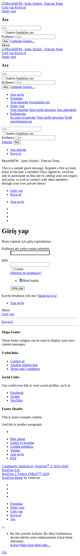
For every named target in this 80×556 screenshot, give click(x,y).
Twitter (15, 396)
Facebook (16, 392)
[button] (6, 45)
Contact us (17, 361)
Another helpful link (24, 365)
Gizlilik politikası (21, 446)
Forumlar (16, 98)
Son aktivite (18, 150)
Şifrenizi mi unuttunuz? (26, 273)
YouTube (16, 400)
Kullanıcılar (18, 114)
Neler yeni (17, 106)
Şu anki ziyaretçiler (23, 117)
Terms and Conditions (25, 369)
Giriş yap (8, 314)
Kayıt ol (15, 153)
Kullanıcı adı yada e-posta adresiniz (25, 248)
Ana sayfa (17, 94)
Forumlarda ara (39, 102)
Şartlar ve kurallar (22, 443)
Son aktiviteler (66, 110)
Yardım (15, 450)
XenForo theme (12, 477)
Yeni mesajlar (19, 102)
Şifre (5, 260)
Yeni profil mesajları (42, 110)
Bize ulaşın (17, 439)
